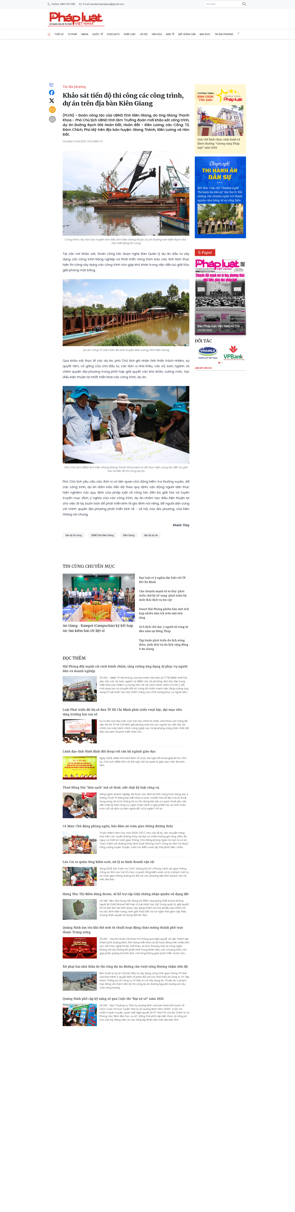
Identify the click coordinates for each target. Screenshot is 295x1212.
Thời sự (59, 34)
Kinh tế (170, 34)
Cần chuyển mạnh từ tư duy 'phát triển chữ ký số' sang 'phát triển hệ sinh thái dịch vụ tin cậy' (163, 595)
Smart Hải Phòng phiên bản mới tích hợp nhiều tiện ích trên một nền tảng (164, 613)
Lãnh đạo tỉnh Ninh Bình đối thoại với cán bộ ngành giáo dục (109, 751)
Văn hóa (157, 34)
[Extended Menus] (238, 33)
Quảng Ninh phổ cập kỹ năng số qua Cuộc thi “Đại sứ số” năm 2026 (113, 999)
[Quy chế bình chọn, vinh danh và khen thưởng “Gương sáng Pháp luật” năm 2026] (220, 120)
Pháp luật (130, 34)
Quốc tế (97, 34)
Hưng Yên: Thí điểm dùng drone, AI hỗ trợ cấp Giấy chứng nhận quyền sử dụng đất (126, 894)
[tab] (219, 362)
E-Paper (205, 252)
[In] (52, 119)
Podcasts (113, 34)
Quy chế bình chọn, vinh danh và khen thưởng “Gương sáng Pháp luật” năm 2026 (219, 143)
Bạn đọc (205, 34)
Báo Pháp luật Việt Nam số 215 (219, 326)
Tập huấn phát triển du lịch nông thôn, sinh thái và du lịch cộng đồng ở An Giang (163, 644)
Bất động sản (187, 34)
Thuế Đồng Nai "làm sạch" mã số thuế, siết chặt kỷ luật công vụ (111, 787)
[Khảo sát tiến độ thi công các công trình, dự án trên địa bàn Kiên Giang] (76, 19)
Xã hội (144, 34)
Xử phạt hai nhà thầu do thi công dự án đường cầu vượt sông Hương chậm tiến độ (125, 966)
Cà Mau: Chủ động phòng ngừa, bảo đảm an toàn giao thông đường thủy (118, 826)
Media (84, 34)
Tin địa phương (224, 34)
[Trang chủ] (49, 34)
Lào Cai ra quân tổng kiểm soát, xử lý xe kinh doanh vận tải (108, 862)
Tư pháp (72, 34)
